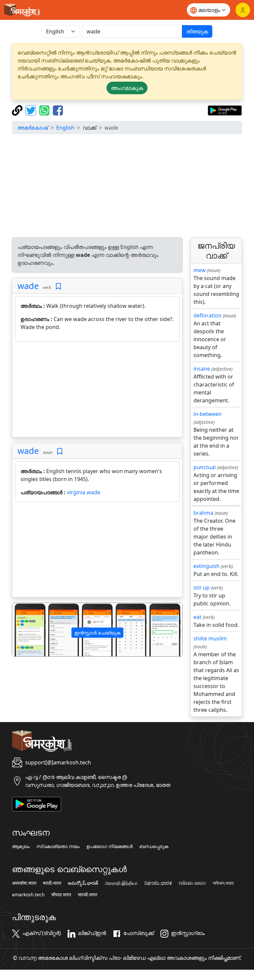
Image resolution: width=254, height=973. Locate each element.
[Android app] (36, 803)
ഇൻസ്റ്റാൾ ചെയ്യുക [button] (97, 632)
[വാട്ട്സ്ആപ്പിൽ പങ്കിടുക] (45, 109)
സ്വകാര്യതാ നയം (58, 846)
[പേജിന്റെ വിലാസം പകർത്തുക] (18, 109)
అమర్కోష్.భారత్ (83, 883)
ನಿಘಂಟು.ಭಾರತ (158, 883)
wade (28, 285)
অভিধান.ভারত (223, 883)
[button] (25, 629)
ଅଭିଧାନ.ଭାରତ (192, 883)
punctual (204, 467)
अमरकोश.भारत (24, 883)
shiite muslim (210, 638)
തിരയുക (197, 31)
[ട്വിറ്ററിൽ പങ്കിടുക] (31, 109)
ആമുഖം (21, 846)
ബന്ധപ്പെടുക (153, 846)
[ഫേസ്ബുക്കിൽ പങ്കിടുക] (58, 109)
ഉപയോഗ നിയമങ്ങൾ (109, 846)
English (65, 127)
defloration (207, 315)
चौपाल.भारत (61, 894)
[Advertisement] (127, 186)
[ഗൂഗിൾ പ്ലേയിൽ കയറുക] (224, 109)
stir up (201, 587)
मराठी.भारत (52, 883)
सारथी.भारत (87, 894)
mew (199, 270)
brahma (203, 512)
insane (201, 368)
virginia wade (83, 492)
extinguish (206, 566)
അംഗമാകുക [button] (127, 88)
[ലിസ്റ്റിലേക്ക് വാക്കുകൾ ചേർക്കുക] (58, 286)
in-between (207, 414)
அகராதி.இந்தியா (121, 883)
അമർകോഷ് (32, 127)
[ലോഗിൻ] (242, 10)
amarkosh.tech (28, 894)
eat (197, 617)
